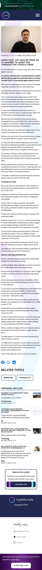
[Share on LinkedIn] (14, 363)
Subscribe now (21, 484)
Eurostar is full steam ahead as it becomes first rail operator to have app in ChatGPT (16, 430)
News (3, 461)
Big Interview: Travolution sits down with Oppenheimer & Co (13, 447)
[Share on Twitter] (8, 363)
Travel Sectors (6, 401)
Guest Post (12, 55)
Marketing (8, 378)
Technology (25, 378)
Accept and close (21, 565)
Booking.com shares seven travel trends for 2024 (15, 394)
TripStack (20, 220)
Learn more (15, 559)
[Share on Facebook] (2, 363)
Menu (37, 15)
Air (2, 421)
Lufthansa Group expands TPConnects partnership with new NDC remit (15, 411)
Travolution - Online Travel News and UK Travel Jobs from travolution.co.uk (21, 500)
